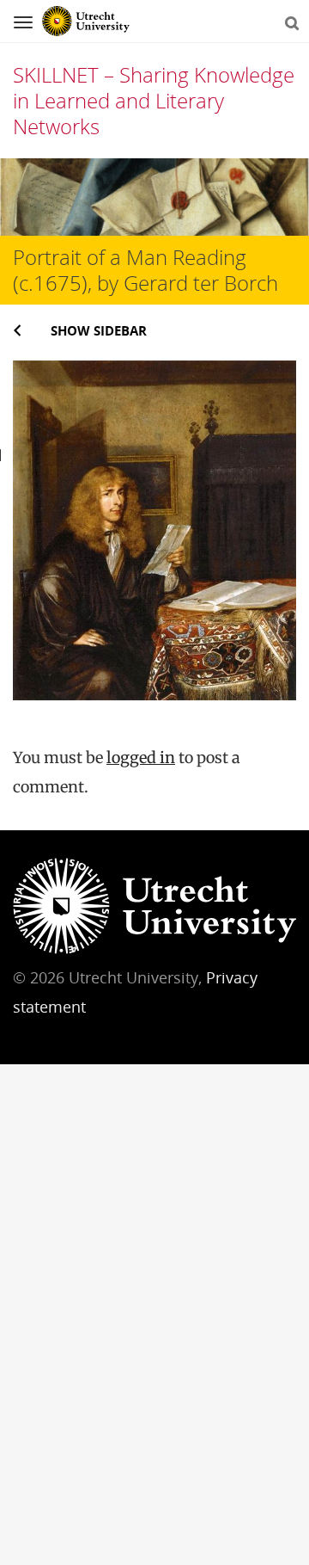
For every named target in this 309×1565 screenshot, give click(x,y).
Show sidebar (99, 330)
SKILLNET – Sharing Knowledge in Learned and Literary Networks (153, 100)
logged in (140, 757)
